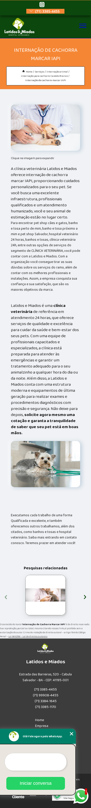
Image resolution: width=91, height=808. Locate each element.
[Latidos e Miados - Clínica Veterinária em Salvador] (19, 34)
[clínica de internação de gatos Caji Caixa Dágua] (45, 595)
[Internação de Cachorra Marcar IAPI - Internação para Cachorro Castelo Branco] (45, 128)
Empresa (41, 726)
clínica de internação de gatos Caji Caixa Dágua (24, 595)
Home (39, 720)
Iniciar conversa (36, 783)
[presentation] (6, 596)
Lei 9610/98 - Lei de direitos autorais (27, 636)
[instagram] (41, 5)
